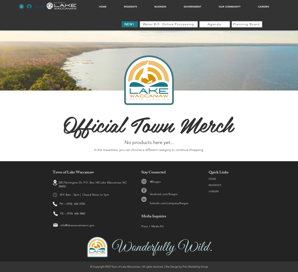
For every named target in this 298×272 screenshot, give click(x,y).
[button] (21, 6)
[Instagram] (144, 181)
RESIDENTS (215, 185)
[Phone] (55, 204)
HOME (212, 178)
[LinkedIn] (144, 199)
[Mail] (55, 225)
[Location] (55, 182)
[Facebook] (144, 190)
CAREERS (214, 191)
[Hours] (55, 194)
